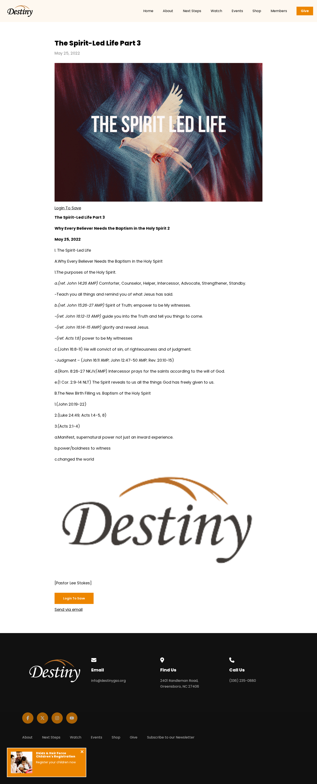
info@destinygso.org (108, 680)
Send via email (69, 609)
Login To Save (68, 208)
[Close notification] (82, 752)
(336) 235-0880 (242, 680)
